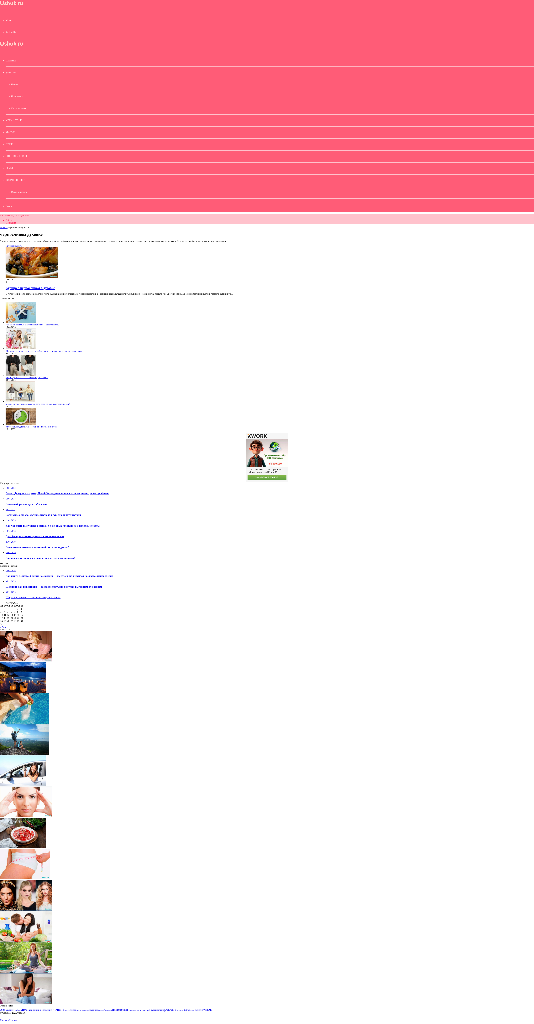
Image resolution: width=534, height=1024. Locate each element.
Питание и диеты (16, 156)
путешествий (145, 1010)
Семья (9, 168)
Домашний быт (15, 180)
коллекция (47, 1009)
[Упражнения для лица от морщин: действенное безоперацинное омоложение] (26, 816)
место (78, 1010)
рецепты (180, 1010)
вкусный (10, 1009)
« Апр (3, 627)
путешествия (157, 1010)
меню (67, 1010)
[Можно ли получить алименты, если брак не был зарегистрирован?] (20, 401)
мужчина (94, 1010)
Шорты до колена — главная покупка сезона (27, 377)
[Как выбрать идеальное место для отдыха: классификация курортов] (23, 692)
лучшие (58, 1009)
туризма (207, 1009)
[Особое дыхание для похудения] (26, 972)
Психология (17, 96)
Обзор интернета (19, 192)
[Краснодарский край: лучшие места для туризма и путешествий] (24, 754)
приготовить (120, 1009)
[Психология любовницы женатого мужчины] (26, 660)
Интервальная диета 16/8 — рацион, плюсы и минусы (31, 427)
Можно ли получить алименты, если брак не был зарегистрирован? (38, 404)
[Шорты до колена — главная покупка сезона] (21, 375)
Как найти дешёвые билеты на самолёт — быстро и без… (33, 324)
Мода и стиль (14, 120)
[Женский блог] (14, 6)
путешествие (134, 1010)
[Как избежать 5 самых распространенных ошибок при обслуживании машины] (23, 785)
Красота (11, 132)
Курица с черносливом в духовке (30, 288)
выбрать (17, 1010)
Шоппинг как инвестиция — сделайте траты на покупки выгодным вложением (44, 351)
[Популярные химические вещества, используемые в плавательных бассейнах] (24, 723)
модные (85, 1010)
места (73, 1010)
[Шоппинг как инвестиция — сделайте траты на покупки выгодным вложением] (21, 348)
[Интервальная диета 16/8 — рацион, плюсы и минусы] (21, 424)
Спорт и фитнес (18, 108)
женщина (36, 1009)
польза (109, 1010)
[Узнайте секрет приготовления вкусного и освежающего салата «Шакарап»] (23, 847)
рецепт (170, 1009)
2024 (2, 1009)
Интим (14, 84)
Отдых (9, 144)
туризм (198, 1010)
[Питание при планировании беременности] (26, 941)
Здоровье (11, 72)
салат (187, 1009)
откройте (103, 1010)
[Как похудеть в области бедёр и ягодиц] (25, 878)
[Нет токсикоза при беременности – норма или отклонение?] (26, 1003)
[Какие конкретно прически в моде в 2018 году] (26, 910)
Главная (4, 227)
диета (26, 1009)
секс (192, 1010)
